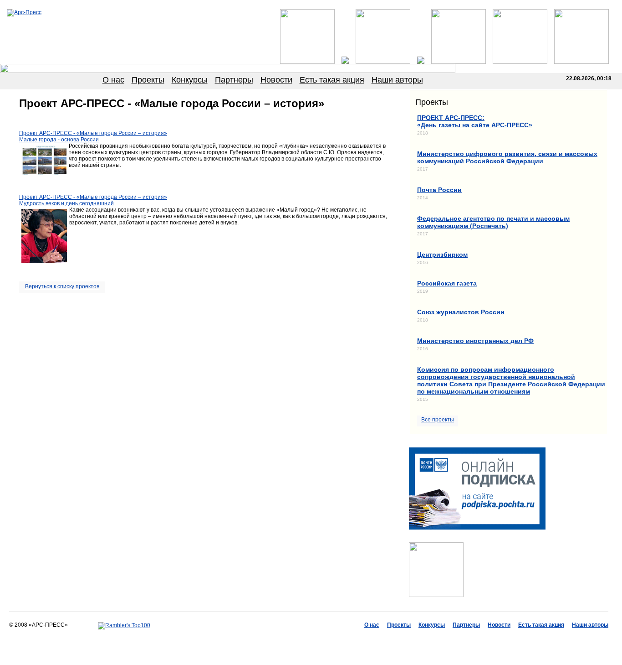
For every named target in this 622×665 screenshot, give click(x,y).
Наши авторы (397, 79)
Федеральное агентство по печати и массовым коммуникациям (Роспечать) (493, 222)
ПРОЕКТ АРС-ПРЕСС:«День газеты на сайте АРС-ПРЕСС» (474, 121)
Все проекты (437, 419)
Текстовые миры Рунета (356, 638)
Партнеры (234, 79)
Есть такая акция (332, 79)
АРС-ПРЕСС (251, 638)
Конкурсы (190, 79)
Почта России (439, 189)
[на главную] (24, 12)
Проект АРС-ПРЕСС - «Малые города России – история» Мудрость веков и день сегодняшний (93, 200)
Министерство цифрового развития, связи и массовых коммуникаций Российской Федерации (507, 157)
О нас (113, 79)
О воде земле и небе (296, 638)
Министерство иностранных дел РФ (475, 340)
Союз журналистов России (461, 312)
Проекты (148, 79)
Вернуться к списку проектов (62, 286)
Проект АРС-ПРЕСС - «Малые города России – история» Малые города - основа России (93, 136)
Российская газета (447, 283)
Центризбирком (442, 254)
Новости (276, 79)
